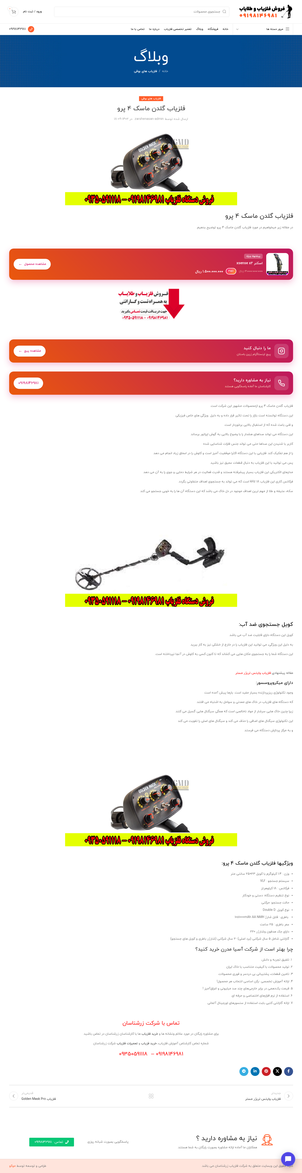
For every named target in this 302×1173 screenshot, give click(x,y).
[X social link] (277, 1071)
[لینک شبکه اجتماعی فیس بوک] (288, 1071)
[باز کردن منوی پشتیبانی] (288, 1159)
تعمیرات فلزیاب (127, 1043)
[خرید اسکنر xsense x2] (151, 264)
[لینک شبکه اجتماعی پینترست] (266, 1071)
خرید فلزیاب (149, 1034)
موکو (12, 1166)
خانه (165, 71)
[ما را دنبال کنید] (151, 351)
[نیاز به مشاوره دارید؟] (151, 383)
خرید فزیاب (149, 1043)
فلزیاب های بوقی (145, 71)
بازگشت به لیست (151, 1096)
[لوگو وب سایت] (265, 11)
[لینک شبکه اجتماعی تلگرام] (243, 1071)
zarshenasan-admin (149, 119)
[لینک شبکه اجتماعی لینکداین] (255, 1071)
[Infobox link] (21, 29)
